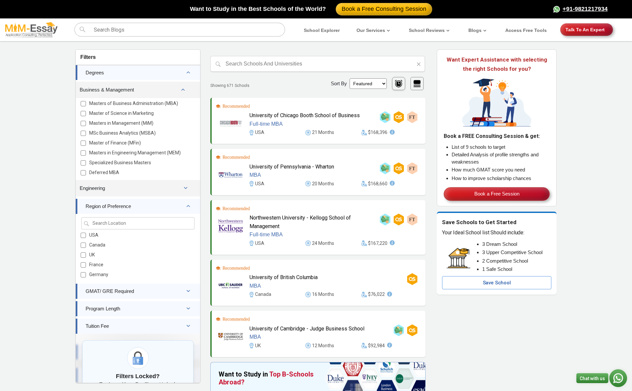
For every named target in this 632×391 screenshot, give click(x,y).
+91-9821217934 (585, 9)
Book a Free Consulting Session (384, 9)
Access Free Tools (526, 30)
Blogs (475, 30)
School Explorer (322, 30)
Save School (497, 283)
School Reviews (427, 30)
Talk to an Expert (585, 29)
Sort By (339, 83)
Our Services (370, 30)
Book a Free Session (496, 193)
